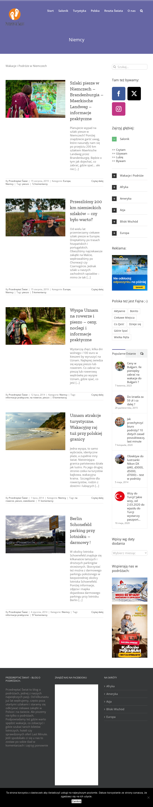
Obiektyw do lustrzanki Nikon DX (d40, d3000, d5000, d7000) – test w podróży (135, 467)
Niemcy (9, 184)
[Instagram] (118, 109)
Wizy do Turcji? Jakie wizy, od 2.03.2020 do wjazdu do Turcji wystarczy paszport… (135, 506)
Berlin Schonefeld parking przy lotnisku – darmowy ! (82, 530)
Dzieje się (135, 324)
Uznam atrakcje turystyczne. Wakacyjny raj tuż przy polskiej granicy (86, 427)
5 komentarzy (39, 292)
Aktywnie (119, 311)
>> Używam (119, 153)
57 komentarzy (39, 615)
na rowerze (36, 397)
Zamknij (76, 801)
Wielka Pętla (121, 337)
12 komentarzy (40, 184)
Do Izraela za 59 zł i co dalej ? (135, 400)
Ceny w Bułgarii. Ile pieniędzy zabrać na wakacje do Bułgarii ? (134, 372)
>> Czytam (119, 150)
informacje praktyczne (17, 397)
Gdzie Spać (121, 330)
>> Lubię (117, 157)
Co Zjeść (119, 324)
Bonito (134, 311)
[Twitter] (134, 93)
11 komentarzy (45, 500)
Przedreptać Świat (18, 181)
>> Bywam (119, 161)
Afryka (110, 686)
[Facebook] (118, 93)
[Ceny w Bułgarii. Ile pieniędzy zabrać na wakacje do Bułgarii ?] (120, 363)
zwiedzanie (29, 500)
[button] (141, 10)
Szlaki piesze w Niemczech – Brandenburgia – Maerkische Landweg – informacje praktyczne (86, 100)
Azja (109, 701)
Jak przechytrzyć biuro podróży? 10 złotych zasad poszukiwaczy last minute (135, 430)
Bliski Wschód (115, 709)
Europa (67, 181)
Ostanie (131, 353)
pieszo (25, 184)
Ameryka (112, 694)
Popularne (118, 353)
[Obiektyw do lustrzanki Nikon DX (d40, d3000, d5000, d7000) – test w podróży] (120, 456)
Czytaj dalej (97, 181)
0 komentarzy (60, 397)
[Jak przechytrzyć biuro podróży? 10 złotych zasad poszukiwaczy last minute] (120, 419)
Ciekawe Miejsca (124, 317)
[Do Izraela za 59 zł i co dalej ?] (120, 397)
